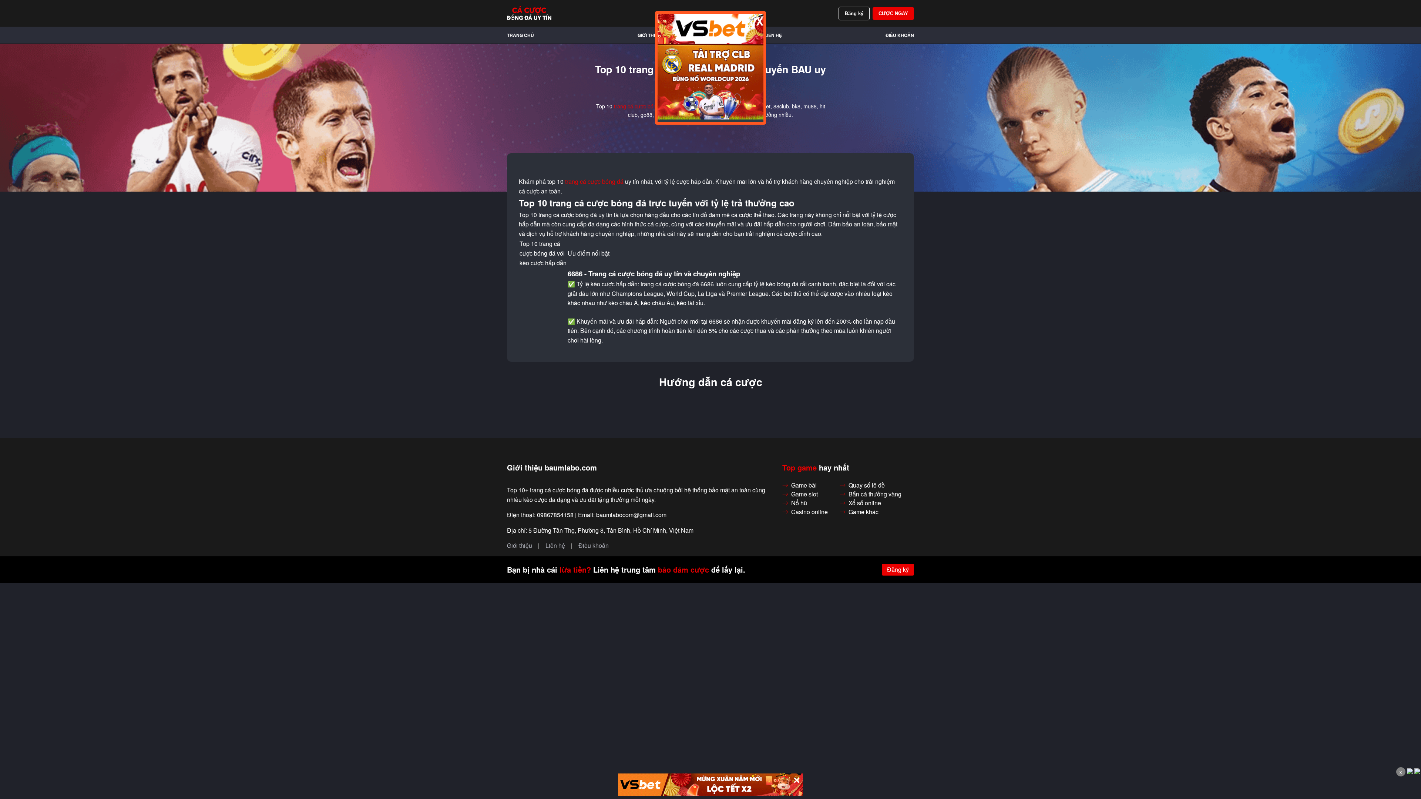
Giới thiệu (649, 35)
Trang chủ (520, 35)
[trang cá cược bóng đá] (529, 13)
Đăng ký (854, 13)
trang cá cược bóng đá (640, 106)
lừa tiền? (575, 569)
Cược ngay (893, 13)
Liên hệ (773, 35)
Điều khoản (900, 35)
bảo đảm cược (683, 569)
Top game (799, 467)
